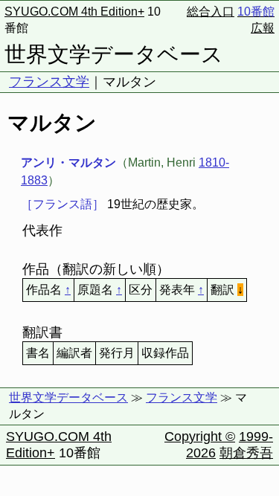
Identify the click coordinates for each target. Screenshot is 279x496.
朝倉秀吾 (246, 452)
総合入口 (210, 11)
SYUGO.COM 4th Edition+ (74, 11)
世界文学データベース (113, 54)
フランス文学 (49, 81)
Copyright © (199, 436)
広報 (263, 28)
